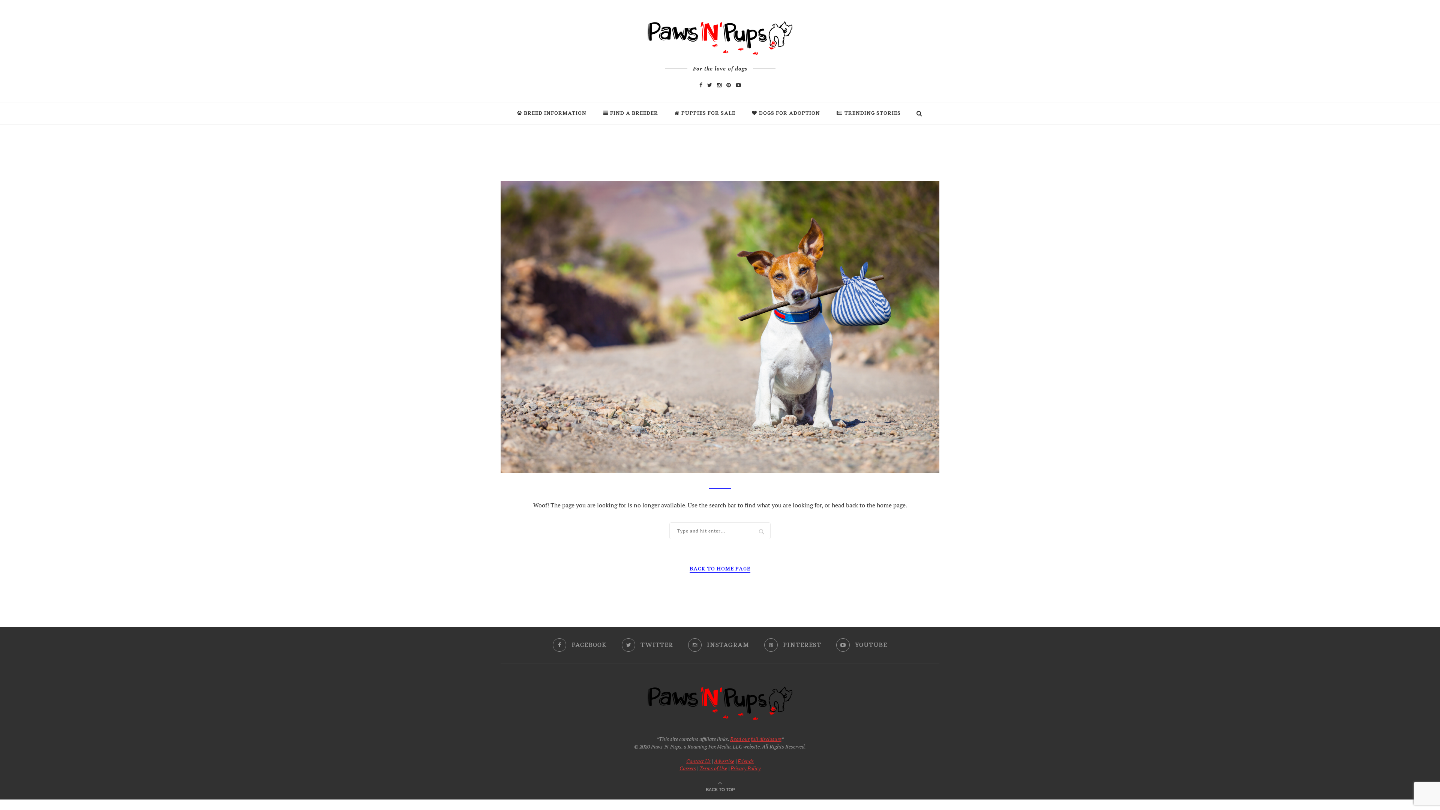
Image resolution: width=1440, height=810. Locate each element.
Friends (746, 761)
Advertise (724, 761)
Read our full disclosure (756, 738)
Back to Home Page (720, 569)
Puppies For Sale (708, 113)
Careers (688, 768)
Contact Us (698, 761)
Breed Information (555, 113)
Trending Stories (872, 113)
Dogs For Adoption (789, 113)
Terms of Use (713, 768)
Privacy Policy (745, 768)
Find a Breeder (634, 113)
